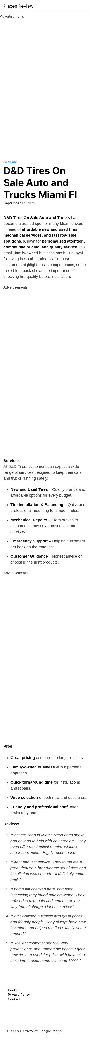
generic (10, 162)
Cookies (14, 990)
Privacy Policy (19, 994)
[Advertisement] (45, 84)
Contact (14, 999)
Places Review (18, 6)
